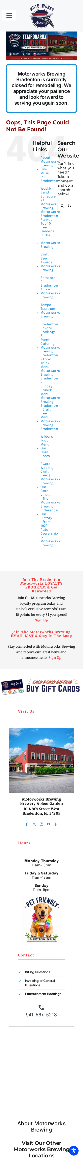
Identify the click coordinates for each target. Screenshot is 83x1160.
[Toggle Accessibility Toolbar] (73, 1150)
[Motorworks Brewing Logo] (41, 4)
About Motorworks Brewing (50, 161)
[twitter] (34, 824)
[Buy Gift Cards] (41, 680)
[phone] (41, 1007)
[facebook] (26, 824)
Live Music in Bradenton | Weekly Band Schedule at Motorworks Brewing (50, 189)
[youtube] (48, 824)
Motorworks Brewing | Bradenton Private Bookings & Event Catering (50, 328)
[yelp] (56, 824)
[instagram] (41, 824)
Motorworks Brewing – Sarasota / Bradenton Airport (50, 278)
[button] (41, 972)
